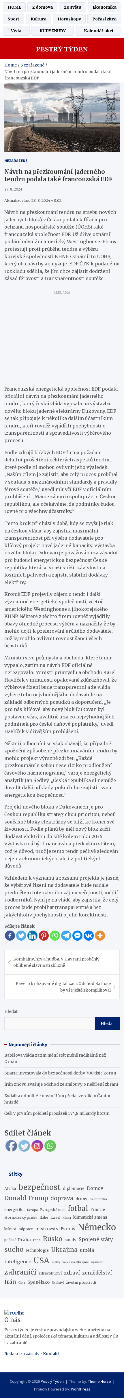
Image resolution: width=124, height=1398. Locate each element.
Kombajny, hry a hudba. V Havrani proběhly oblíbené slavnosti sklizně (56, 962)
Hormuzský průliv (20, 1217)
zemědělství (97, 1273)
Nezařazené (15, 160)
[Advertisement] (62, 337)
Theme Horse (99, 1381)
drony (81, 1199)
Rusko (52, 1239)
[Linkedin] (32, 936)
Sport (13, 19)
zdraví (72, 1273)
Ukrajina (64, 1249)
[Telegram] (66, 936)
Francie (97, 1209)
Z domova (42, 7)
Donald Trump (26, 1198)
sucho (13, 1249)
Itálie (44, 1217)
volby (56, 1262)
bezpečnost (39, 1187)
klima (67, 1218)
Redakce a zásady (22, 1353)
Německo (97, 1227)
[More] (100, 936)
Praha (24, 1239)
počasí (10, 1240)
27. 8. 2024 (13, 189)
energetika (14, 1209)
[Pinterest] (44, 936)
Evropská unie (52, 1209)
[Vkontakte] (89, 936)
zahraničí (20, 1272)
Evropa (32, 1210)
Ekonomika (105, 7)
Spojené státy (96, 1239)
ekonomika (98, 1199)
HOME (14, 7)
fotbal (78, 1208)
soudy (70, 1239)
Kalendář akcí (98, 30)
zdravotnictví (50, 1273)
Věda (16, 30)
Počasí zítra (104, 19)
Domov (95, 1188)
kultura (10, 1229)
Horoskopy (69, 19)
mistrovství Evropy (55, 1228)
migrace (25, 1229)
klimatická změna (90, 1217)
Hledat (11, 1011)
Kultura (38, 19)
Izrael (55, 1217)
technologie (37, 1250)
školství (58, 1283)
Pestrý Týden (52, 1381)
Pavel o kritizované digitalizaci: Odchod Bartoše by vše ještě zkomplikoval (63, 986)
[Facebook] (10, 936)
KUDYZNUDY (53, 30)
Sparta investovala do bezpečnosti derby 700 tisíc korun (60, 1073)
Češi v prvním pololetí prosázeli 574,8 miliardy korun (57, 1113)
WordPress (80, 1389)
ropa (37, 1240)
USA (41, 1260)
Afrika (10, 1188)
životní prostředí (81, 1282)
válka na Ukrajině (75, 1262)
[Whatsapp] (55, 936)
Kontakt (51, 1353)
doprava (61, 1198)
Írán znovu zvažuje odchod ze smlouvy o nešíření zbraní (61, 1084)
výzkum (97, 1262)
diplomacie (73, 1188)
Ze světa (72, 7)
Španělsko (38, 1282)
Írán (10, 1281)
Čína (21, 1283)
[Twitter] (21, 936)
